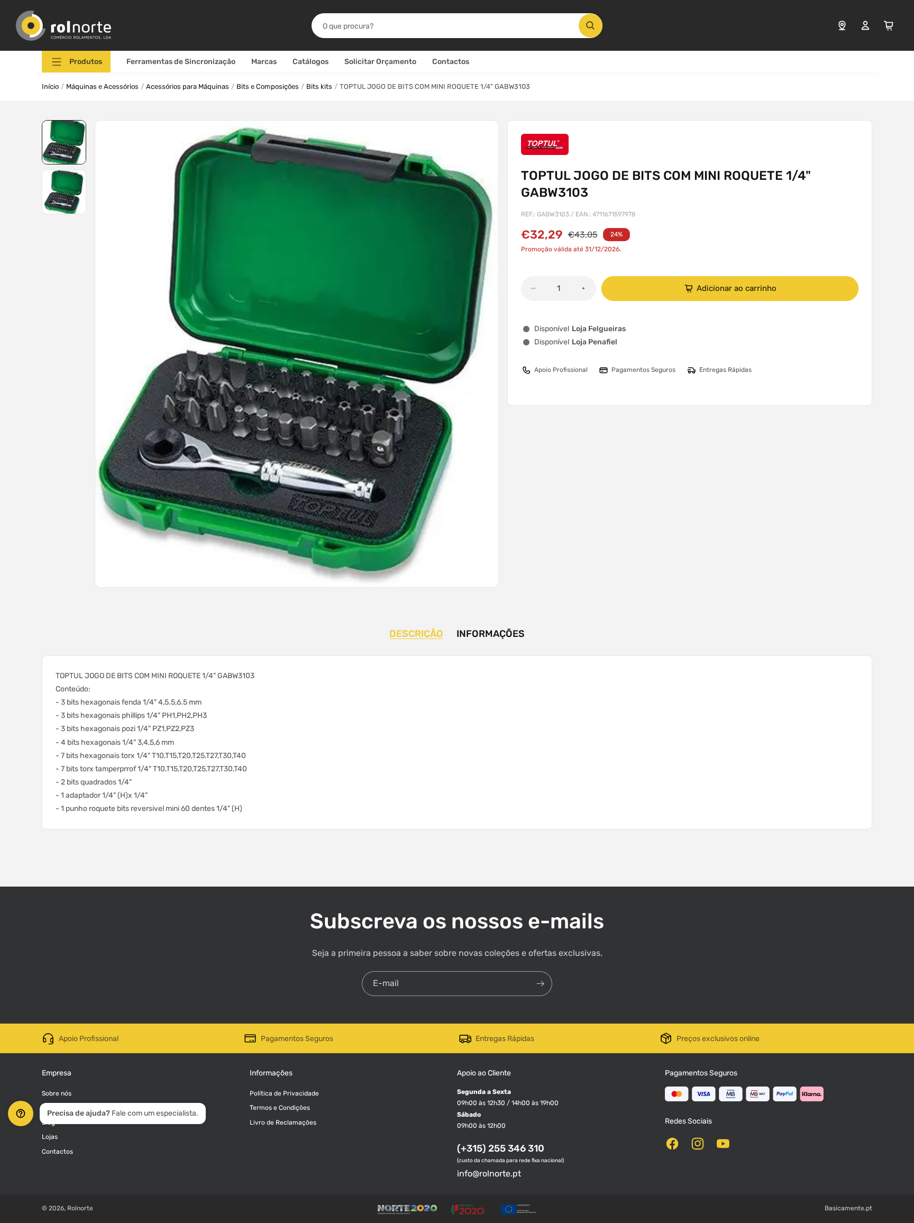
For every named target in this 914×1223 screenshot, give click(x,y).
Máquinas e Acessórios (102, 86)
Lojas (50, 1136)
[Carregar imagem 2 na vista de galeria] (64, 192)
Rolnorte (80, 1208)
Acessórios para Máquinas (187, 86)
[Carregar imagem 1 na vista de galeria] (64, 142)
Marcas (264, 61)
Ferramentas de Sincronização (180, 61)
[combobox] (456, 26)
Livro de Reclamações (283, 1122)
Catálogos (310, 61)
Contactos (450, 61)
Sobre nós (56, 1093)
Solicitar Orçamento (380, 61)
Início (50, 86)
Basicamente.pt (848, 1208)
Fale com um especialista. (122, 1113)
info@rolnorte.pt (489, 1174)
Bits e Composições (267, 86)
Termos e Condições (280, 1107)
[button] (76, 61)
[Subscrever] (540, 983)
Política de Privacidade (284, 1093)
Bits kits (319, 86)
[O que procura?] (590, 26)
